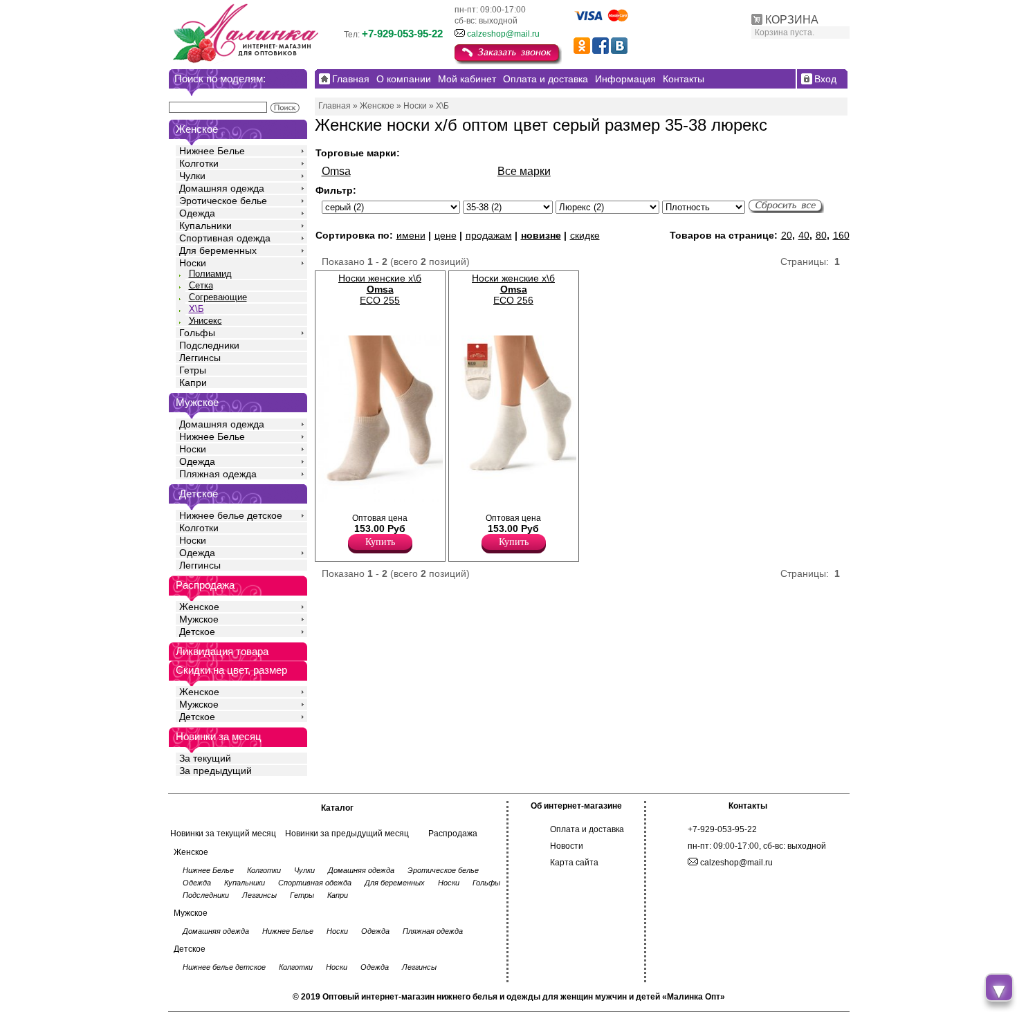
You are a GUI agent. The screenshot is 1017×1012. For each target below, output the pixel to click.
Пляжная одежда (218, 473)
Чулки (192, 175)
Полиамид (210, 273)
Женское (199, 606)
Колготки (199, 163)
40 (803, 235)
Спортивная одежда (225, 237)
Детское (198, 493)
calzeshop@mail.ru (503, 34)
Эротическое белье (223, 200)
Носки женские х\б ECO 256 (513, 289)
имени (410, 235)
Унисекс (205, 320)
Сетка (201, 285)
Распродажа (452, 833)
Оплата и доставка (587, 829)
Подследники (209, 345)
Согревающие (218, 297)
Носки (192, 262)
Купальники (205, 225)
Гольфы (197, 332)
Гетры (192, 370)
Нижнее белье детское (230, 515)
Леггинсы (200, 357)
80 (821, 235)
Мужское (199, 619)
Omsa (336, 171)
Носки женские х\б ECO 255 (379, 289)
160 (841, 235)
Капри (193, 382)
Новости (566, 846)
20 (786, 235)
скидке (585, 235)
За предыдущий (215, 770)
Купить (380, 542)
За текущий (205, 758)
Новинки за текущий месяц (223, 833)
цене (445, 235)
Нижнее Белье (212, 150)
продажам (489, 235)
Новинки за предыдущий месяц (347, 833)
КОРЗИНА (791, 20)
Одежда (197, 213)
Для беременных (218, 250)
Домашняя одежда (221, 188)
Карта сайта (574, 862)
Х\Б (196, 309)
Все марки (524, 171)
